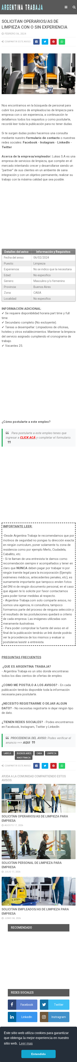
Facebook (30, 142)
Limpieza (51, 753)
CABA (39, 753)
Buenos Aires (24, 753)
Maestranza (23, 758)
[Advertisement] (39, 215)
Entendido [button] (38, 1054)
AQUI (26, 742)
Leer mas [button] (26, 1043)
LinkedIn (63, 142)
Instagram (47, 142)
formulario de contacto (43, 138)
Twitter (7, 147)
